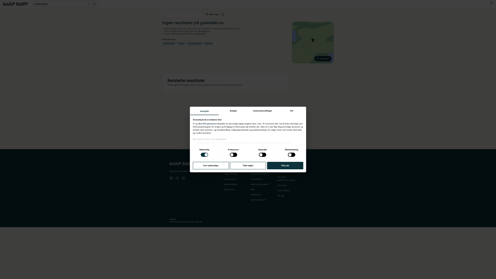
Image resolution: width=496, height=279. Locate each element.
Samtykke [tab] (204, 111)
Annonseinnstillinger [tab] (262, 111)
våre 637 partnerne (207, 124)
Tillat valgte (248, 165)
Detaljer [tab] (233, 111)
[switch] (233, 155)
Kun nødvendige (210, 165)
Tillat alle (285, 165)
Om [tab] (291, 111)
